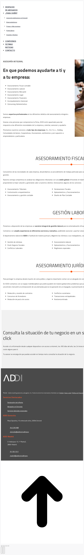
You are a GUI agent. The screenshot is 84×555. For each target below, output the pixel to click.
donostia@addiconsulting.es (19, 432)
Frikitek (61, 393)
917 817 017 (14, 451)
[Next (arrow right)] (4, 550)
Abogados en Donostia (14, 406)
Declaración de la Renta (15, 402)
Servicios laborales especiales (17, 411)
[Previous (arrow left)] (2, 550)
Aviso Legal (68, 393)
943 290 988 (14, 427)
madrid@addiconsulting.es (19, 455)
